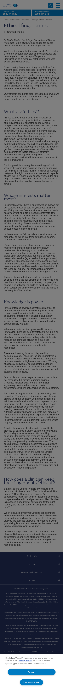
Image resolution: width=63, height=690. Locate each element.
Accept (31, 672)
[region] (31, 672)
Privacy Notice (25, 661)
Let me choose (31, 682)
